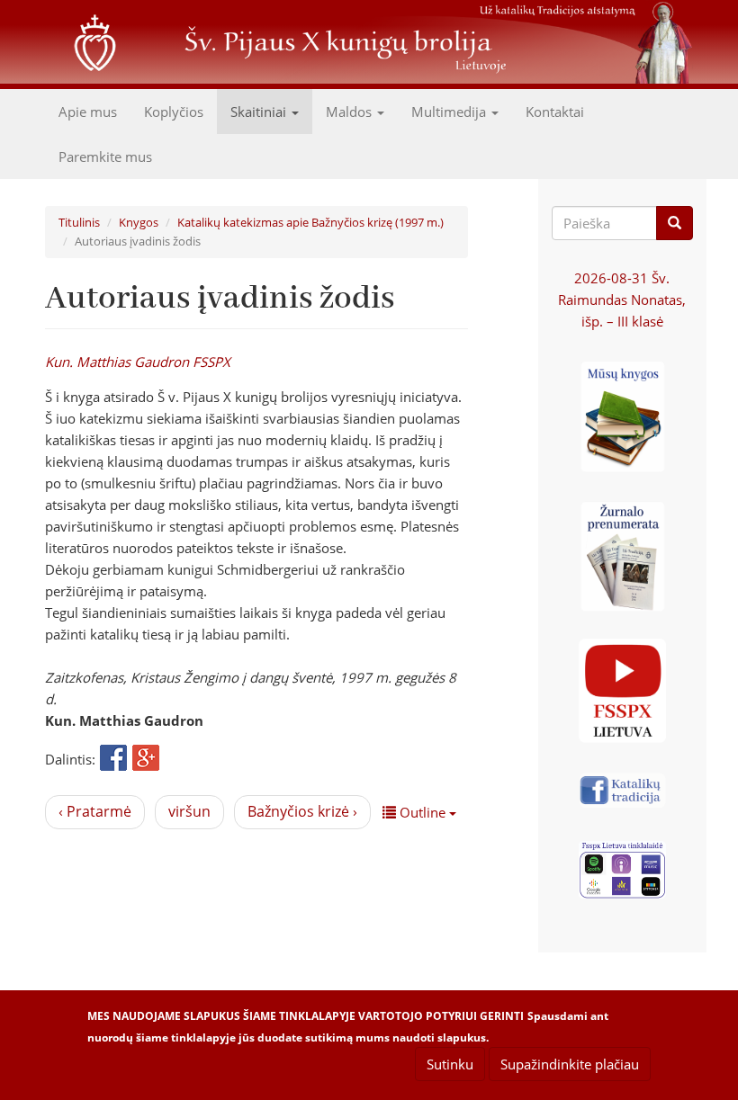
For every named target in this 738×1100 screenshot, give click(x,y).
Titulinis (79, 222)
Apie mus (87, 112)
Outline (422, 812)
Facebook (113, 759)
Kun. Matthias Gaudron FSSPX (137, 362)
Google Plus (145, 759)
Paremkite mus (105, 156)
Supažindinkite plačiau (569, 1064)
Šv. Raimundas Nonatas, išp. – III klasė (622, 299)
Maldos (350, 112)
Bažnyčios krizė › (302, 811)
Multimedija (450, 112)
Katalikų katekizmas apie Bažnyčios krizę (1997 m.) (310, 222)
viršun (189, 811)
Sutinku (450, 1064)
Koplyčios (173, 112)
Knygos (138, 222)
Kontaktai (555, 112)
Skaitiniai (260, 112)
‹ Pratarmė (94, 811)
